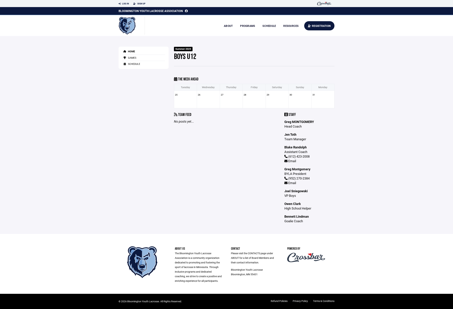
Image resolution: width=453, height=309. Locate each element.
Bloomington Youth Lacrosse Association (151, 11)
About (228, 26)
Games (131, 57)
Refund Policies (279, 301)
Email (292, 161)
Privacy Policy (300, 301)
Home (131, 51)
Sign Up (141, 3)
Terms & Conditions (323, 301)
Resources (291, 26)
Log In (125, 3)
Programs (247, 26)
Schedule (269, 26)
